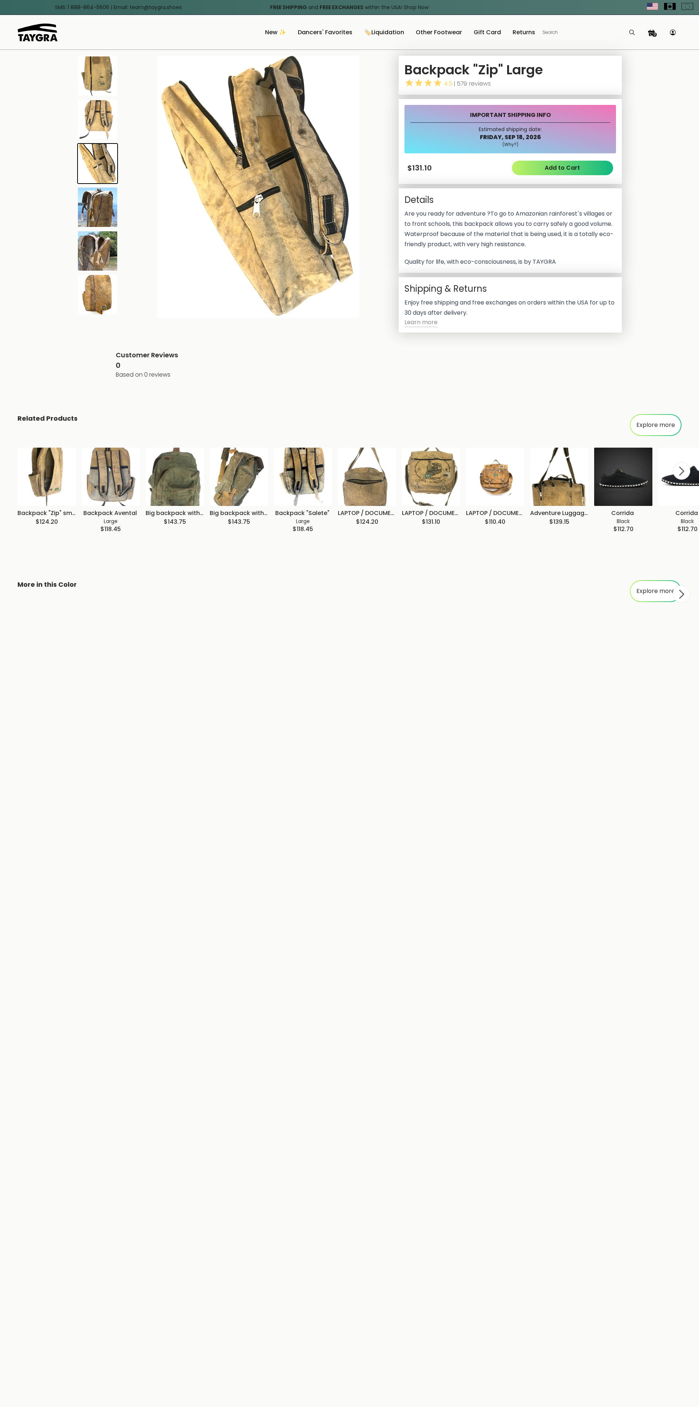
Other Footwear (439, 33)
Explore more (655, 425)
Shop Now (416, 7)
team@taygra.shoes (156, 7)
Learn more (421, 322)
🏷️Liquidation (384, 33)
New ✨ (275, 33)
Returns (524, 33)
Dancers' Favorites (325, 33)
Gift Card (487, 33)
